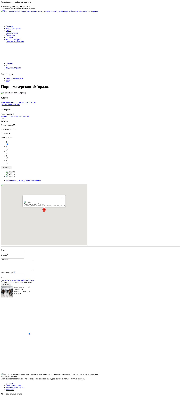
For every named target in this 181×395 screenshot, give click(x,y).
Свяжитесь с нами (13, 385)
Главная (9, 63)
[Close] (63, 198)
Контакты (10, 390)
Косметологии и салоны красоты (15, 116)
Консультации (12, 33)
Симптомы (10, 35)
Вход (8, 81)
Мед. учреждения (13, 28)
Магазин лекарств (13, 39)
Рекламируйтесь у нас (15, 387)
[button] (44, 210)
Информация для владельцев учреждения (23, 180)
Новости (9, 26)
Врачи (8, 31)
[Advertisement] (46, 17)
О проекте (10, 383)
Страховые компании (15, 42)
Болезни (9, 37)
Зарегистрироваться (14, 78)
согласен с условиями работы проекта (18, 280)
